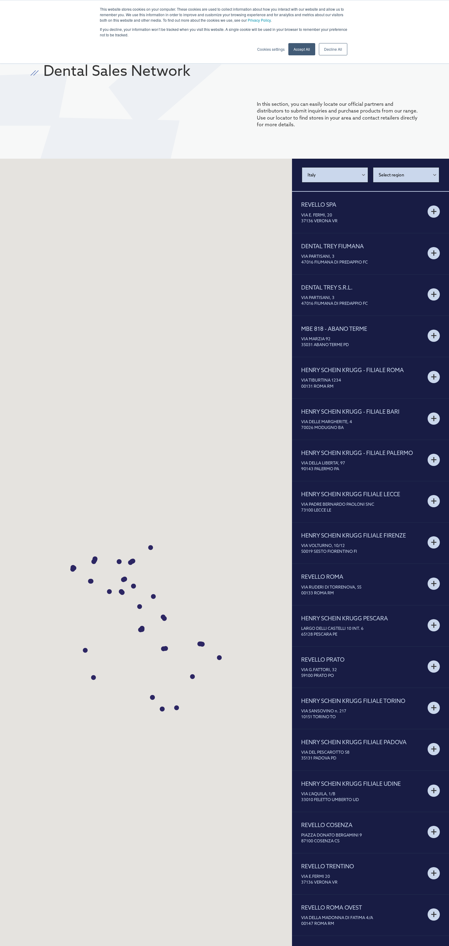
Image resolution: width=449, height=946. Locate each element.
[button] (133, 586)
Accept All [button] (302, 49)
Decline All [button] (333, 49)
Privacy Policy (259, 20)
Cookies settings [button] (271, 49)
